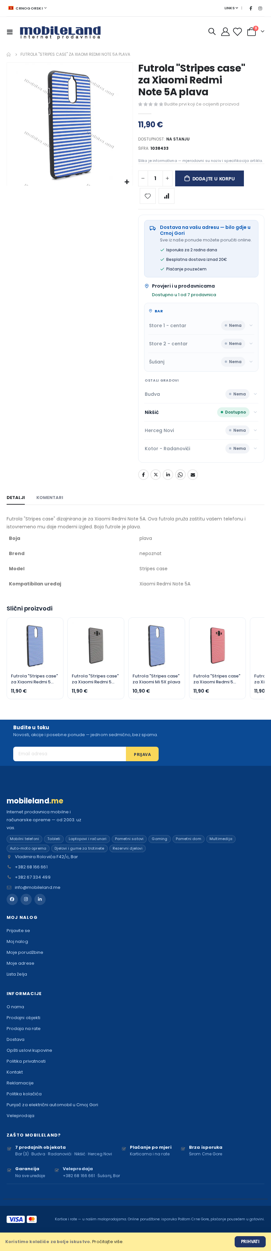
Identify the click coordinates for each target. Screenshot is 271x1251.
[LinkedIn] (40, 899)
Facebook (143, 474)
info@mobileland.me (37, 887)
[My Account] (225, 31)
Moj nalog (17, 941)
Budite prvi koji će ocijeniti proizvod (201, 104)
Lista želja (17, 974)
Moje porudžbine (25, 952)
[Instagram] (260, 8)
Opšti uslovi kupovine (29, 1050)
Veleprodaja (20, 1115)
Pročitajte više (107, 1241)
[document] (135, 1242)
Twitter (155, 474)
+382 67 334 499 (33, 877)
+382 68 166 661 (31, 867)
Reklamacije (20, 1083)
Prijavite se (18, 930)
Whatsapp (180, 474)
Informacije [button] (24, 993)
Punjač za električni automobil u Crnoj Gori (52, 1105)
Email (192, 474)
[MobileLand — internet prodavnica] (60, 31)
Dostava (15, 1039)
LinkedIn (168, 474)
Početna (9, 54)
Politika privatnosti (26, 1061)
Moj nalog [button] (22, 917)
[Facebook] (251, 8)
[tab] (16, 498)
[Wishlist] (238, 32)
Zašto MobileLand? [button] (34, 1135)
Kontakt (15, 1072)
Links (229, 8)
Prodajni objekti (23, 1018)
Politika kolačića (24, 1094)
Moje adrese (20, 963)
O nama (15, 1007)
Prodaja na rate (24, 1028)
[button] (127, 182)
